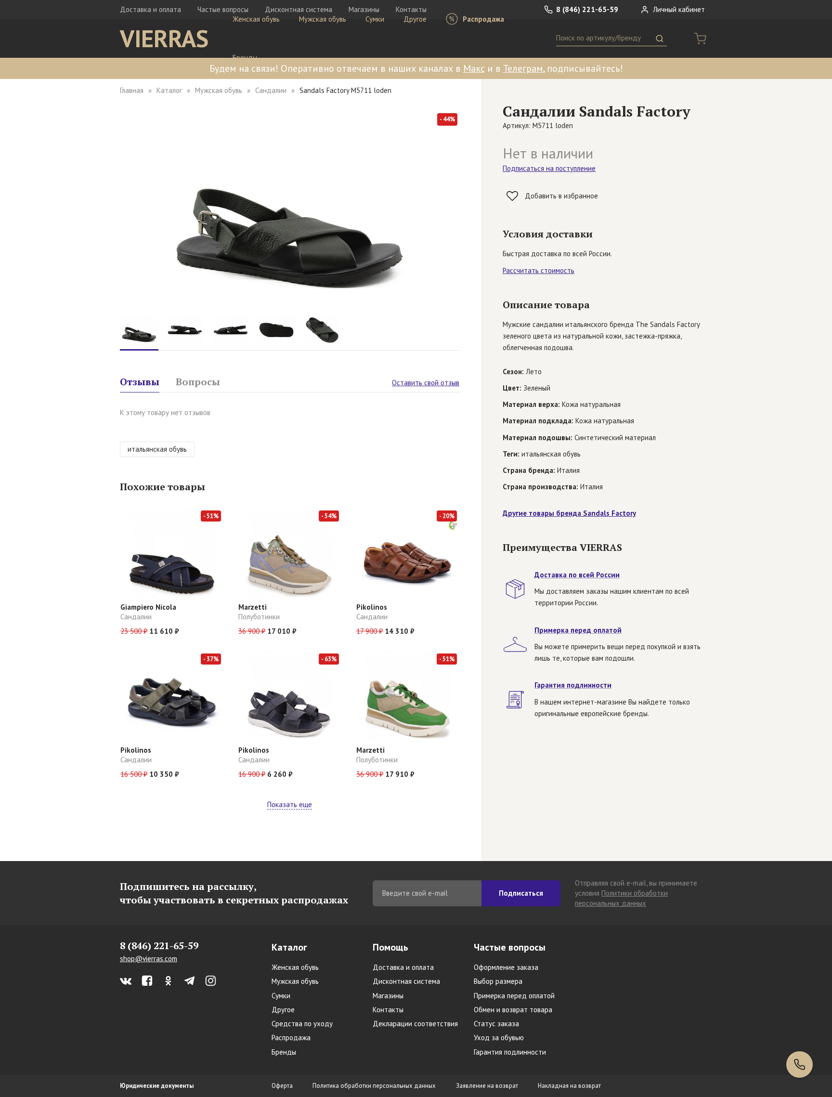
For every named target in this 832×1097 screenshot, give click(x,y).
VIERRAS (164, 38)
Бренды (245, 57)
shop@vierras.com (148, 958)
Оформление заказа (506, 967)
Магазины (388, 995)
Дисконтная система (406, 981)
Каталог (169, 90)
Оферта (282, 1086)
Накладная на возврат (569, 1086)
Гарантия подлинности (510, 1052)
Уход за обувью (499, 1037)
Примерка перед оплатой (514, 995)
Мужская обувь (322, 19)
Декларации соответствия (415, 1023)
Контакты (388, 1009)
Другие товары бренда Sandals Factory (569, 513)
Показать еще (289, 804)
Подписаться (521, 893)
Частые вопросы (510, 947)
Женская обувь (256, 19)
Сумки (374, 19)
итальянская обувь (157, 449)
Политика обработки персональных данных (374, 1086)
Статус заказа (496, 1023)
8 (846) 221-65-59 (586, 9)
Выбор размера (498, 981)
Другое (415, 19)
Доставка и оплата (150, 9)
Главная (131, 90)
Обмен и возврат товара (513, 1009)
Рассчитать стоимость (538, 270)
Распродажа (482, 19)
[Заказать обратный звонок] (799, 1064)
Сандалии (270, 90)
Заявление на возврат (487, 1086)
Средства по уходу (302, 1023)
